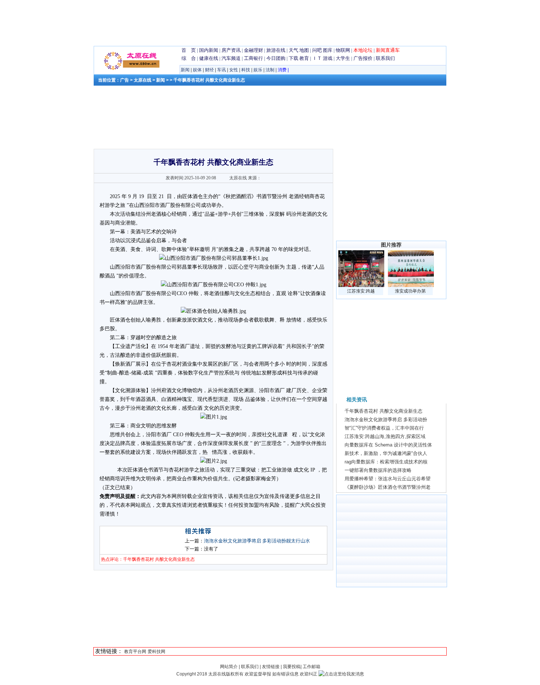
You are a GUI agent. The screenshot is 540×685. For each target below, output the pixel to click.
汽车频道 (231, 58)
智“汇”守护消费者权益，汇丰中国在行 (384, 428)
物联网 (343, 50)
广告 (124, 80)
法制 (270, 69)
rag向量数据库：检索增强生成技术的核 (386, 462)
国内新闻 (208, 50)
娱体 (197, 69)
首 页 (188, 50)
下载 (293, 58)
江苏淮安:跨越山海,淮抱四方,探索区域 (385, 436)
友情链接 (271, 666)
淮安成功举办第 (410, 291)
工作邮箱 (311, 666)
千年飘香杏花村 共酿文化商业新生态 (383, 411)
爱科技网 (156, 651)
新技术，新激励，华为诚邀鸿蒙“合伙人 (386, 453)
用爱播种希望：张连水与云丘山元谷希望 (388, 478)
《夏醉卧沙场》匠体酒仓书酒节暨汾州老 (388, 487)
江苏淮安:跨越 (361, 291)
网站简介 (229, 666)
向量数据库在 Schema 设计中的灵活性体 (388, 445)
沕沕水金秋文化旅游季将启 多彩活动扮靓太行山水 (257, 541)
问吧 (317, 50)
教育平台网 (135, 651)
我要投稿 (291, 666)
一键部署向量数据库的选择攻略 (378, 470)
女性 (233, 69)
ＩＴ (317, 58)
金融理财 (253, 50)
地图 (304, 50)
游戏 (327, 58)
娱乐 (257, 69)
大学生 (343, 58)
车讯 (221, 69)
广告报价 (362, 58)
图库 (327, 50)
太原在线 (142, 80)
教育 (304, 58)
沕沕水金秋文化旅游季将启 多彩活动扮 (386, 419)
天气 (293, 50)
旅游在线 (275, 50)
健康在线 (208, 58)
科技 (245, 69)
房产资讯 (231, 50)
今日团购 (275, 58)
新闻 (185, 69)
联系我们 (385, 58)
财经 (209, 69)
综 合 (188, 58)
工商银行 (253, 58)
